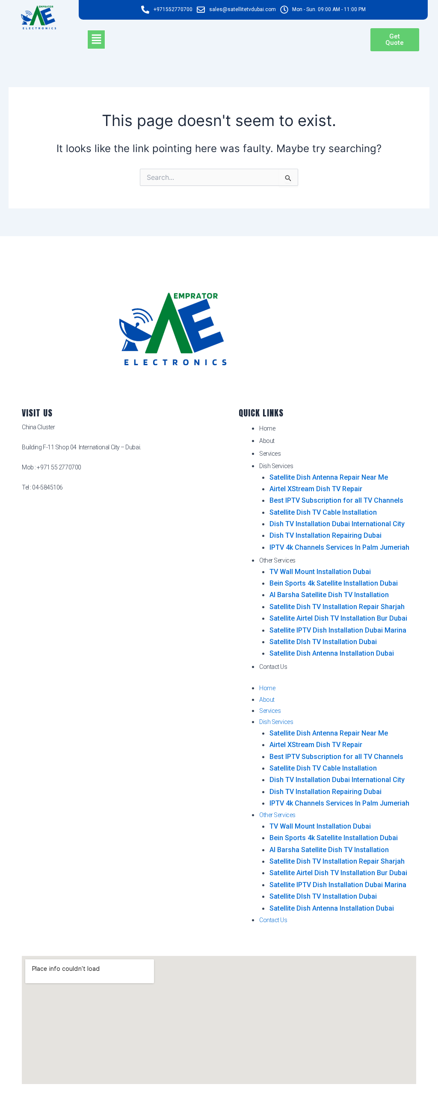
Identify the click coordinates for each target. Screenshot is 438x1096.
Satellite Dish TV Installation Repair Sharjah (337, 607)
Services (270, 453)
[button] (96, 39)
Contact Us (273, 666)
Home (267, 428)
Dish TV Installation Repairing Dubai (325, 535)
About (267, 440)
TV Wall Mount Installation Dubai (320, 572)
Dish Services (276, 466)
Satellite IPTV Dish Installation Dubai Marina (337, 630)
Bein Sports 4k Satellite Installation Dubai (333, 583)
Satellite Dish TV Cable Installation (323, 512)
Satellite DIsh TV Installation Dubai (323, 642)
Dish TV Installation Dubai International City (337, 524)
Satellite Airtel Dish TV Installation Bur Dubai (338, 618)
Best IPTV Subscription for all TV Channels (336, 500)
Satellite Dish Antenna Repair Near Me (328, 477)
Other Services (277, 560)
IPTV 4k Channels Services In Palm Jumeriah (339, 547)
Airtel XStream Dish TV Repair (315, 489)
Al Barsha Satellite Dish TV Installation (329, 595)
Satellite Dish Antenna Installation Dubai (331, 653)
